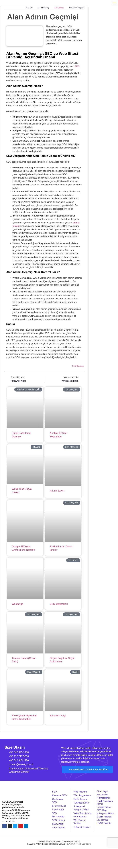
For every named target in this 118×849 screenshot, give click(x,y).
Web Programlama (82, 795)
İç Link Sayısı (57, 490)
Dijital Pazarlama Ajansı (105, 802)
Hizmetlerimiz (103, 797)
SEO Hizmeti (58, 820)
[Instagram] (10, 826)
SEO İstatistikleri (59, 604)
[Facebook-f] (4, 826)
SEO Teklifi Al (58, 827)
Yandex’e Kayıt (58, 715)
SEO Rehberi (59, 8)
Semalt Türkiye (104, 807)
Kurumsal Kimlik (81, 802)
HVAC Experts (104, 823)
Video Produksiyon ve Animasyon (82, 815)
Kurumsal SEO (59, 795)
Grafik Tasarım (80, 799)
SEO (77, 66)
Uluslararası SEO (57, 801)
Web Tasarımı (80, 791)
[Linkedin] (26, 826)
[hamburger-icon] (114, 3)
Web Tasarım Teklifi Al (79, 822)
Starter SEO (58, 809)
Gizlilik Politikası (104, 816)
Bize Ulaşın (102, 791)
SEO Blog (101, 810)
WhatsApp (17, 604)
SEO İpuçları (78, 366)
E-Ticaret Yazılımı (81, 827)
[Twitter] (15, 826)
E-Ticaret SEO (59, 806)
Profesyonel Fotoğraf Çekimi (80, 808)
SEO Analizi (57, 824)
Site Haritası (102, 820)
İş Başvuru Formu (105, 813)
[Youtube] (20, 826)
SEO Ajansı (102, 794)
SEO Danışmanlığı (58, 815)
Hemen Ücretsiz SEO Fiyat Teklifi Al (88, 769)
